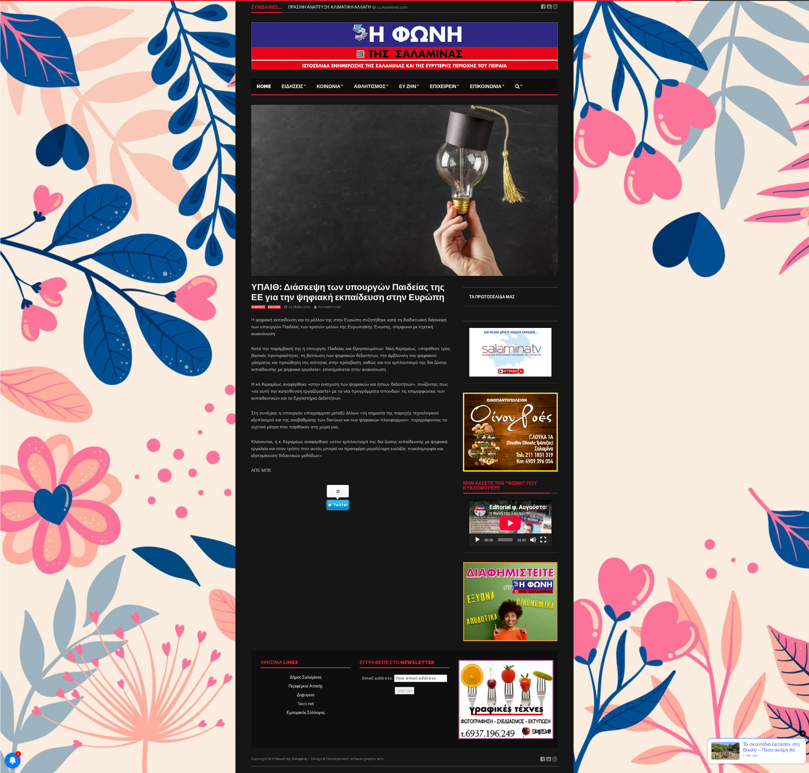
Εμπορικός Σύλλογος (306, 712)
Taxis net (306, 703)
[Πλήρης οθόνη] (543, 540)
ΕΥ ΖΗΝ (407, 86)
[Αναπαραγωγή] (477, 540)
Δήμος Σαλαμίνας (306, 677)
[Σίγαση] (533, 540)
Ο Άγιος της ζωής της (307, 7)
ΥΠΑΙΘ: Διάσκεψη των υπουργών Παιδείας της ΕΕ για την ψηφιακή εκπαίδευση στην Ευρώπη (348, 292)
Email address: (378, 678)
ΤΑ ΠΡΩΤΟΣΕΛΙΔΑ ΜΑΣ (492, 296)
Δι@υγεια (305, 695)
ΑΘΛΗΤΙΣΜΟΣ (370, 86)
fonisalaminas (329, 307)
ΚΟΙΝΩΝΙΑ (328, 86)
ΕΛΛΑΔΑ (274, 307)
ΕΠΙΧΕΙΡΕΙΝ (443, 86)
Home (264, 86)
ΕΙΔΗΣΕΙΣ (292, 86)
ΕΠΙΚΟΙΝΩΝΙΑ (486, 86)
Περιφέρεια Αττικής (306, 686)
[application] (510, 523)
